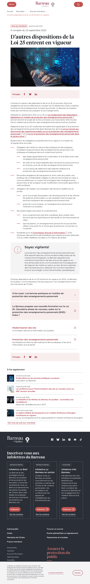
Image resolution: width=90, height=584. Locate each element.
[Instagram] (69, 439)
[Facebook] (52, 439)
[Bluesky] (58, 439)
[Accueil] (45, 4)
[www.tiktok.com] (81, 439)
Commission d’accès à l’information (49, 233)
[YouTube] (75, 439)
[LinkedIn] (63, 439)
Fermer (78, 573)
